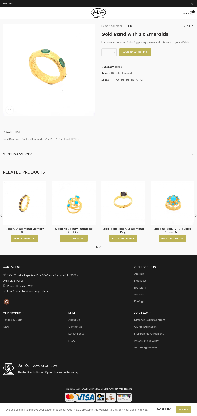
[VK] (142, 80)
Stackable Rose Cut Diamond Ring (123, 230)
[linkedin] (132, 80)
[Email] (122, 80)
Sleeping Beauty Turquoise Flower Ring (172, 230)
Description (12, 131)
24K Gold (114, 72)
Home (104, 25)
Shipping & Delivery (17, 154)
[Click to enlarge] (9, 110)
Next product (192, 26)
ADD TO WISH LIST (135, 52)
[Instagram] (191, 3)
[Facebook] (113, 80)
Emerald (127, 72)
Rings (129, 25)
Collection (117, 25)
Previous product (184, 26)
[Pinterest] (127, 80)
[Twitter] (117, 80)
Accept (183, 409)
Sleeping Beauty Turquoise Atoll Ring (74, 230)
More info (164, 409)
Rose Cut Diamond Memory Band (25, 230)
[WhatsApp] (137, 80)
